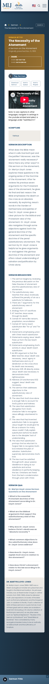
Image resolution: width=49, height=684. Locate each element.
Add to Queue (25, 84)
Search (40, 25)
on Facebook (18, 62)
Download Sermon (14, 84)
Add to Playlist (35, 84)
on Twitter (18, 60)
